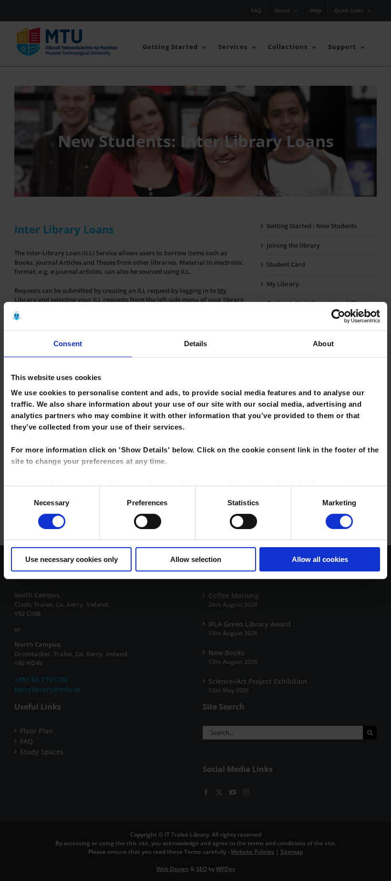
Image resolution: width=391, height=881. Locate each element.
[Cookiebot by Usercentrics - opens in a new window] (338, 316)
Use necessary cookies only (71, 559)
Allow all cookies (320, 559)
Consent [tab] (67, 344)
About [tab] (323, 344)
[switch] (147, 521)
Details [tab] (195, 344)
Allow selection (195, 559)
